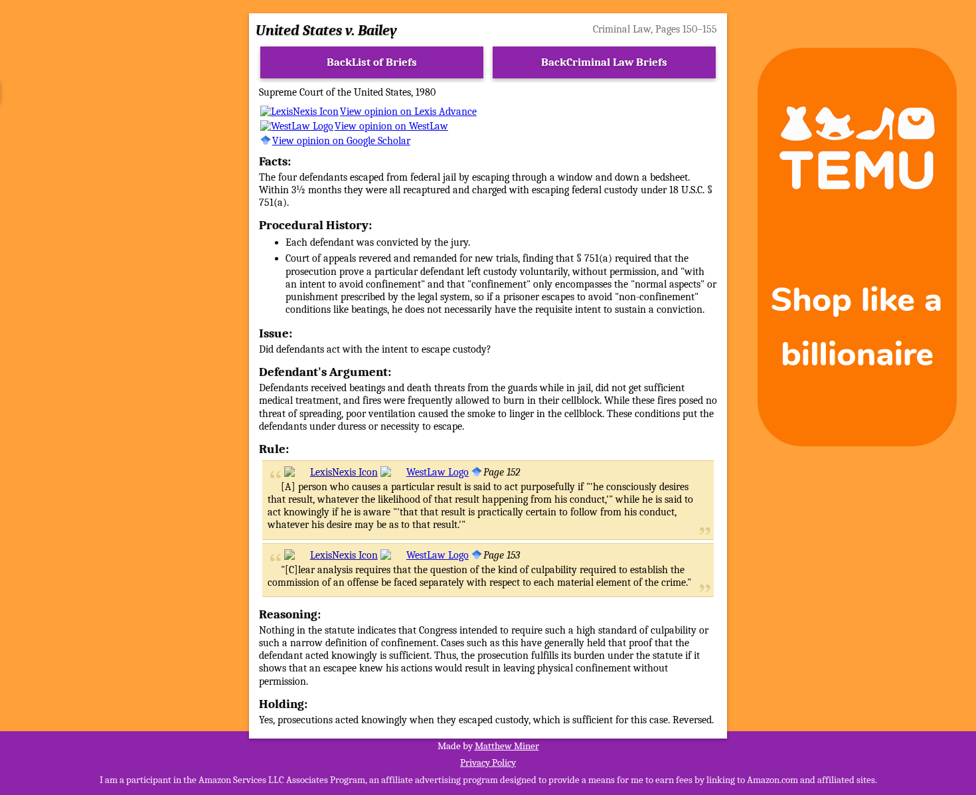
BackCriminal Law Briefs (604, 62)
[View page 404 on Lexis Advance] (331, 472)
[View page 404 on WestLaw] (424, 472)
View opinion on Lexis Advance (408, 112)
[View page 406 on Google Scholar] (476, 555)
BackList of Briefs (372, 62)
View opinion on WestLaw (391, 126)
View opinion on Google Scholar (341, 141)
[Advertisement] (118, 247)
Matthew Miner (507, 746)
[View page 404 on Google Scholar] (476, 472)
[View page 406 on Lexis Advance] (331, 555)
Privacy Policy (488, 762)
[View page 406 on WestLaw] (424, 555)
